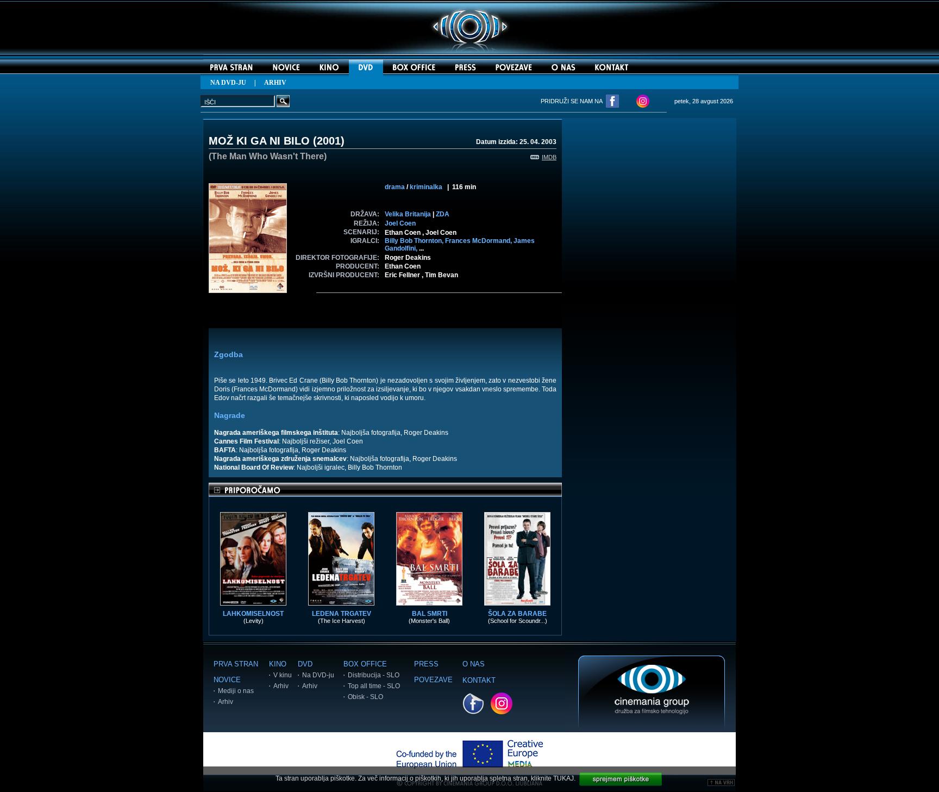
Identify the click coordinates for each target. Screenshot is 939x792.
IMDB (549, 157)
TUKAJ (563, 778)
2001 (329, 141)
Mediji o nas (236, 691)
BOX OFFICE (365, 664)
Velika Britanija (408, 214)
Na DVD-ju (318, 675)
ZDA (442, 214)
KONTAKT (479, 680)
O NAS (473, 664)
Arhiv (225, 702)
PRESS (426, 664)
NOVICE (227, 680)
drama (395, 187)
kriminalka (426, 187)
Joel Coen (400, 223)
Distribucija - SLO (373, 675)
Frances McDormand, (479, 241)
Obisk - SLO (365, 697)
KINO (277, 664)
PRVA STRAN (236, 664)
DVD (305, 664)
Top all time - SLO (374, 686)
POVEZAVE (433, 680)
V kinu (282, 675)
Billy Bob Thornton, (415, 241)
